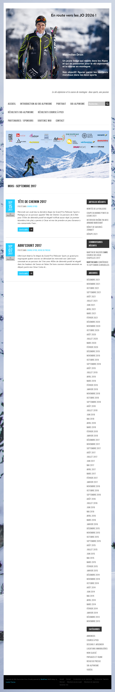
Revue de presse (44, 250)
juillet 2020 (92, 338)
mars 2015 (91, 562)
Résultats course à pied (51, 112)
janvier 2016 (92, 524)
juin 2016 (91, 507)
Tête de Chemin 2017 (32, 201)
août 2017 (91, 452)
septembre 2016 (94, 494)
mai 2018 (90, 418)
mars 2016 (91, 519)
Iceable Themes (10, 682)
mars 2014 (91, 604)
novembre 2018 (93, 393)
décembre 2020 (93, 321)
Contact (60, 120)
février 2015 (92, 566)
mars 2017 (91, 473)
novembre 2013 (93, 621)
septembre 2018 (94, 401)
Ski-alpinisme (77, 103)
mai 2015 (90, 557)
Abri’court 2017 (30, 245)
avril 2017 (91, 469)
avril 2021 (91, 309)
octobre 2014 (93, 583)
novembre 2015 (93, 532)
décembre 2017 (93, 439)
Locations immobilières (97, 648)
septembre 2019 (94, 363)
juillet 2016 (92, 503)
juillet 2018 (92, 410)
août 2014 (91, 587)
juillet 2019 (92, 372)
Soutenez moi (44, 120)
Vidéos (90, 669)
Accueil (12, 103)
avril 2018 (91, 422)
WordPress (44, 679)
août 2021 (91, 296)
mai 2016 (90, 511)
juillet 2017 (92, 456)
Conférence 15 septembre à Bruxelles (98, 263)
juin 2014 (91, 591)
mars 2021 (91, 313)
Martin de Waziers (95, 252)
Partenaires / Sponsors (20, 120)
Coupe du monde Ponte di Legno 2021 (98, 214)
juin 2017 (91, 460)
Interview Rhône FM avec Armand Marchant (97, 221)
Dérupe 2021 (92, 233)
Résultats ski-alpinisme (21, 112)
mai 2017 (90, 465)
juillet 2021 (92, 300)
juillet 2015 (92, 549)
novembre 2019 (93, 355)
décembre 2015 (93, 528)
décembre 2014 (93, 574)
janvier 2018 (92, 435)
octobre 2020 (93, 330)
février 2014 (92, 608)
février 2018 (92, 431)
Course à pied (32, 206)
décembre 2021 (93, 279)
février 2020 (92, 347)
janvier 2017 (92, 481)
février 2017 (92, 477)
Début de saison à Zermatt (94, 228)
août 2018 (91, 406)
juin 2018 (91, 414)
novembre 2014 (93, 578)
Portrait (61, 103)
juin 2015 (91, 553)
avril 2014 (91, 599)
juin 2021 (91, 304)
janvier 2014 (92, 612)
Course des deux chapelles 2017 (94, 256)
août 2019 (91, 368)
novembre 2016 (93, 486)
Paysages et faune (94, 656)
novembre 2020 (93, 325)
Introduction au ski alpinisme (36, 103)
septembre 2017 (94, 448)
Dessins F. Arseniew (95, 644)
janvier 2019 (92, 389)
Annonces (91, 635)
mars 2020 (91, 342)
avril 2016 (91, 515)
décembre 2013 (93, 616)
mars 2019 (91, 380)
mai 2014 (90, 595)
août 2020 (91, 334)
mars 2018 (91, 427)
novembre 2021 (93, 283)
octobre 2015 (93, 536)
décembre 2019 (93, 351)
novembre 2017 (93, 443)
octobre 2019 (93, 359)
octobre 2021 (93, 288)
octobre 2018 (93, 397)
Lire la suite (23, 229)
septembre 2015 (94, 540)
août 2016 (91, 498)
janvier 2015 (92, 570)
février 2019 (92, 384)
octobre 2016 (93, 490)
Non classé (91, 652)
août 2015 (91, 545)
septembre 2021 (94, 292)
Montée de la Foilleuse (96, 208)
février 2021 (92, 317)
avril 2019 (91, 376)
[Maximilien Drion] (57, 10)
